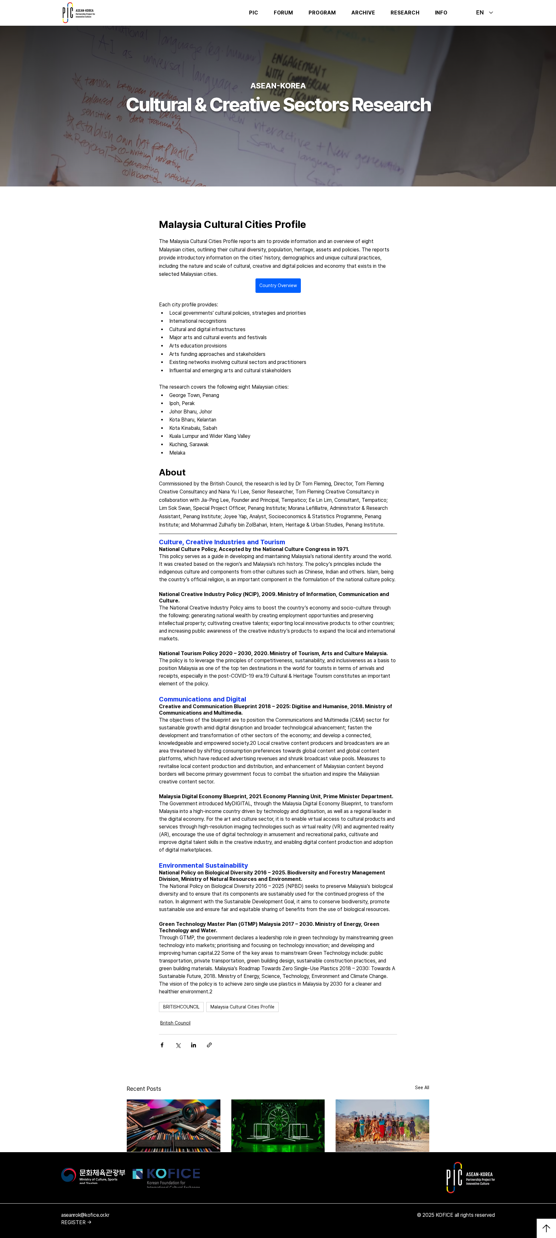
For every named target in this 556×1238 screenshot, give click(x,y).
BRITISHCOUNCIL (181, 1006)
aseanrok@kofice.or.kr (85, 1215)
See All (422, 1087)
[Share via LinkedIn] (193, 1045)
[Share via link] (209, 1045)
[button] (283, 12)
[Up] (546, 1228)
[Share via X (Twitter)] (178, 1045)
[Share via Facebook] (162, 1045)
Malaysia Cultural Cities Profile (242, 1006)
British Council (175, 1023)
